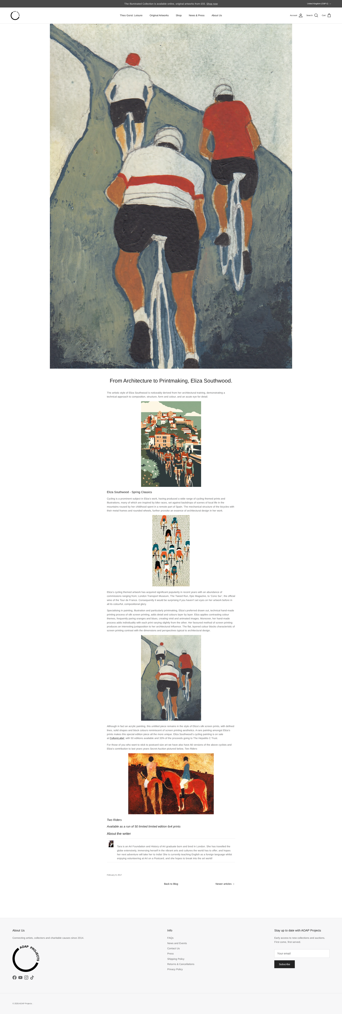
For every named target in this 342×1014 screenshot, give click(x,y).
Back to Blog (171, 883)
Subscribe (284, 964)
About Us (217, 15)
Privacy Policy (175, 969)
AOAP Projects (26, 1003)
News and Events (177, 943)
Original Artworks (159, 15)
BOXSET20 (206, 3)
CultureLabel (117, 738)
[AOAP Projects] (15, 15)
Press (170, 953)
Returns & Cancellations (180, 964)
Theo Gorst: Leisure (131, 15)
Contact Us (173, 948)
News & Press (196, 15)
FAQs (170, 937)
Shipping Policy (175, 958)
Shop (179, 15)
